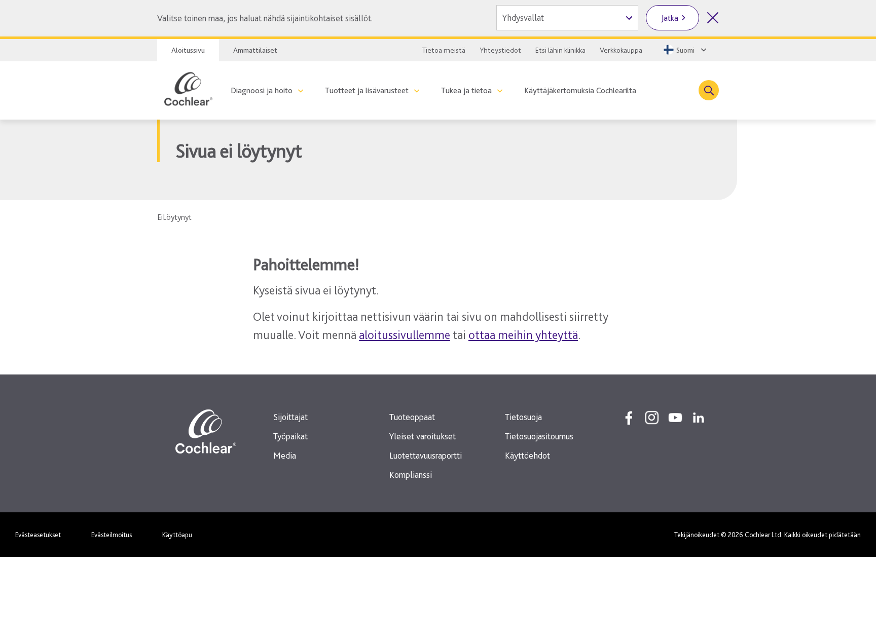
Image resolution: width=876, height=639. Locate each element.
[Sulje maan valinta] (713, 18)
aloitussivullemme (404, 334)
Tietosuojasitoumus (539, 436)
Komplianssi (410, 474)
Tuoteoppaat (412, 416)
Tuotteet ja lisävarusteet (367, 90)
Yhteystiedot (500, 50)
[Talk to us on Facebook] (628, 417)
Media (284, 455)
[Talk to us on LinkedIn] (698, 417)
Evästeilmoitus (111, 535)
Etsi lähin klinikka (560, 50)
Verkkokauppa (621, 50)
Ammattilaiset (255, 50)
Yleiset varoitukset (422, 436)
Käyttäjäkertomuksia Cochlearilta (580, 90)
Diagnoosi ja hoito (262, 90)
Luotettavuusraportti (425, 455)
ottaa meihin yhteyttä (523, 334)
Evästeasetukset (38, 535)
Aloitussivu (188, 50)
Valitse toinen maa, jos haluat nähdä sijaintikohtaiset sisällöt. (265, 18)
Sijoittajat (290, 416)
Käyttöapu (177, 535)
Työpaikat (290, 436)
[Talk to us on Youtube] (675, 417)
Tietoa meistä (443, 50)
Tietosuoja (523, 416)
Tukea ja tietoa (466, 90)
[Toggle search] (709, 90)
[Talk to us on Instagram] (652, 417)
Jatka (670, 18)
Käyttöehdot (527, 455)
